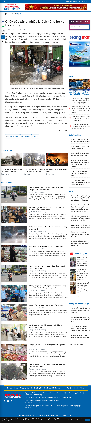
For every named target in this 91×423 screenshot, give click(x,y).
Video (71, 76)
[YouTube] (8, 401)
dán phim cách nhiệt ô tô (77, 344)
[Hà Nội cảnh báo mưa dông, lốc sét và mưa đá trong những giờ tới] (14, 234)
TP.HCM (36, 136)
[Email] (11, 401)
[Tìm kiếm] (86, 1)
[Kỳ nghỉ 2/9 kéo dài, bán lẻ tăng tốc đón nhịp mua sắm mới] (14, 352)
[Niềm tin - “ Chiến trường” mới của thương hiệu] (14, 253)
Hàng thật (69, 1)
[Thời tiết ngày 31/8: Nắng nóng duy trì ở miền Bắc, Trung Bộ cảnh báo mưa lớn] (14, 194)
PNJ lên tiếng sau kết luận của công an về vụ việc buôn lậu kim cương (80, 310)
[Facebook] (4, 401)
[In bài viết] (3, 26)
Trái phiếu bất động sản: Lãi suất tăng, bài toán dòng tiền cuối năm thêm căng (80, 182)
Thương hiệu (24, 388)
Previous (71, 297)
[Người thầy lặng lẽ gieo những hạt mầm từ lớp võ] (14, 312)
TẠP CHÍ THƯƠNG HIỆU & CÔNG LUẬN (44, 415)
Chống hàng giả (80, 253)
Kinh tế (16, 388)
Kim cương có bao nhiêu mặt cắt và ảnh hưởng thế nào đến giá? (80, 319)
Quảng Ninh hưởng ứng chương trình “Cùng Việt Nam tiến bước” (80, 234)
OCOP (63, 388)
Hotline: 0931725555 (79, 1)
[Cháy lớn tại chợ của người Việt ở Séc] (57, 159)
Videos (82, 388)
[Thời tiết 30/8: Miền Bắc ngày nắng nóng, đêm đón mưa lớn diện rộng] (14, 273)
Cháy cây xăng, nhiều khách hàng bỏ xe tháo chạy (34, 23)
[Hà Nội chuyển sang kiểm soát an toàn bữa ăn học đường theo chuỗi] (14, 332)
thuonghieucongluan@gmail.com (38, 400)
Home (8, 14)
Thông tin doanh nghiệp (79, 304)
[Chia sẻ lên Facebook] (3, 21)
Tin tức (9, 388)
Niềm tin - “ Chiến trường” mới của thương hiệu (46, 246)
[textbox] (80, 26)
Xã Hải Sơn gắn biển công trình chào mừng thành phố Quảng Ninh (80, 243)
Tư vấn (69, 388)
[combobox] (79, 27)
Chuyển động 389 (36, 388)
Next (88, 297)
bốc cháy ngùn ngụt (13, 136)
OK (87, 420)
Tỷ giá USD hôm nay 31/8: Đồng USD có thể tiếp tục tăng (79, 173)
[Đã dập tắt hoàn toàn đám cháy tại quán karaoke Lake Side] (34, 159)
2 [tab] (81, 297)
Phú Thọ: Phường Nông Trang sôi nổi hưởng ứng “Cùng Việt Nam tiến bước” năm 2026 (80, 198)
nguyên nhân (26, 136)
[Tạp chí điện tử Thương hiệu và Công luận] (13, 395)
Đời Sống (20, 14)
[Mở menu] (5, 1)
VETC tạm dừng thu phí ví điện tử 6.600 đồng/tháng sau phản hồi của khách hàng (80, 328)
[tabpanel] (79, 276)
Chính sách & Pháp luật (52, 388)
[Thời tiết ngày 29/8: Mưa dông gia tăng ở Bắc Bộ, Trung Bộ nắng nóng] (14, 371)
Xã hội (14, 14)
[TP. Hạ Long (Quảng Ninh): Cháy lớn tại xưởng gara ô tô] (11, 159)
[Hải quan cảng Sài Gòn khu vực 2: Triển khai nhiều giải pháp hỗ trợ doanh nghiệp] (14, 214)
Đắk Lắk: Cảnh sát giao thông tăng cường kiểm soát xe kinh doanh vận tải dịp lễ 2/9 (80, 218)
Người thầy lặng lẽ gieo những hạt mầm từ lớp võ (46, 305)
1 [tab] (78, 297)
